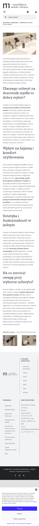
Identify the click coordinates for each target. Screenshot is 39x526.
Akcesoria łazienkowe (10, 22)
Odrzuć (19, 514)
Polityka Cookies (11, 523)
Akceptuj (19, 508)
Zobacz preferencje (19, 519)
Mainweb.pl (26, 471)
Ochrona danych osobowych (23, 523)
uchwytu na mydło (19, 165)
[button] (36, 490)
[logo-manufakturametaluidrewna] (15, 3)
